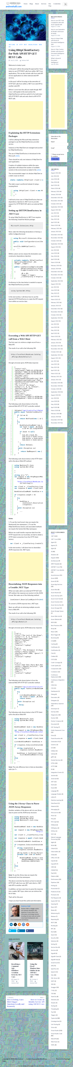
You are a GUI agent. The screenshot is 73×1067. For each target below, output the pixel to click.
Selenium (53, 941)
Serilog (53, 944)
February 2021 (55, 376)
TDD (52, 993)
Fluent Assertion (56, 738)
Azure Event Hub (56, 599)
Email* (53, 148)
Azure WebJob (55, 619)
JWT (52, 781)
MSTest (53, 831)
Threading (54, 1009)
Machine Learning (56, 800)
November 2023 (56, 274)
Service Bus (54, 947)
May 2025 (54, 219)
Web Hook (54, 1042)
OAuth (53, 848)
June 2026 (54, 179)
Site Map (49, 5)
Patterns (53, 876)
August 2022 (55, 321)
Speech (53, 972)
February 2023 (55, 302)
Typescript (54, 1018)
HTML (53, 763)
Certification (54, 650)
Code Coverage (55, 662)
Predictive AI (54, 891)
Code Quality (55, 665)
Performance (54, 879)
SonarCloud (54, 962)
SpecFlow (54, 969)
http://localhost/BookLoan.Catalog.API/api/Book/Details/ (42, 482)
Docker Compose (56, 721)
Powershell (54, 888)
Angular (53, 558)
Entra (52, 735)
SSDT (52, 981)
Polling (53, 885)
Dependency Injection (57, 703)
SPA (52, 965)
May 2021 (54, 367)
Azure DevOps (55, 595)
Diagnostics (54, 715)
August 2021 (55, 358)
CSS (52, 688)
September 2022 (56, 318)
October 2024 (55, 241)
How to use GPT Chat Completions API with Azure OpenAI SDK (57, 22)
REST (25, 44)
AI (51, 551)
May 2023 (54, 293)
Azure (52, 578)
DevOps (53, 712)
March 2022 (54, 336)
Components (54, 668)
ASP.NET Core (55, 567)
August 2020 (55, 395)
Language (54, 791)
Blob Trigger (54, 635)
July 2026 (54, 176)
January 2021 (55, 379)
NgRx (52, 842)
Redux (53, 910)
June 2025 (54, 216)
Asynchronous (55, 575)
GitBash (53, 751)
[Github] (23, 924)
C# (17, 44)
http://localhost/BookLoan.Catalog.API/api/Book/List (38, 732)
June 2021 (54, 364)
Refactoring (54, 913)
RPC (52, 928)
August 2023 (55, 284)
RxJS (52, 932)
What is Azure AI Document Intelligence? (56, 60)
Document (54, 724)
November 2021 (56, 349)
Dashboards (54, 691)
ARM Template (55, 564)
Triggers (53, 1015)
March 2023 (54, 299)
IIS (51, 769)
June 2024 (54, 253)
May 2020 (54, 404)
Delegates (54, 700)
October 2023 (55, 278)
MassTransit (54, 803)
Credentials (57, 4)
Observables (54, 851)
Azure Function (55, 602)
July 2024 (54, 250)
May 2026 (54, 182)
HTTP (21, 44)
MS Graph (54, 822)
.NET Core (12, 44)
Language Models (56, 794)
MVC (52, 834)
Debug (53, 694)
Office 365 (54, 857)
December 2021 (56, 346)
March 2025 (54, 225)
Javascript (54, 778)
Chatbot (53, 656)
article (17, 156)
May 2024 (54, 256)
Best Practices (55, 625)
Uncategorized (55, 1021)
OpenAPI (53, 864)
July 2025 (54, 213)
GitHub (53, 754)
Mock (52, 815)
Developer (54, 708)
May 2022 (54, 330)
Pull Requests (55, 898)
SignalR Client (55, 956)
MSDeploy (54, 828)
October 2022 (55, 315)
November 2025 (56, 200)
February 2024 (55, 265)
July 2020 (54, 398)
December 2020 (56, 382)
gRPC (52, 757)
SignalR (53, 953)
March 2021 (54, 373)
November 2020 (56, 386)
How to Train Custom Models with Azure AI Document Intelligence (57, 51)
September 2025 (56, 207)
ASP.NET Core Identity (57, 570)
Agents (53, 545)
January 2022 (55, 342)
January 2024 (55, 268)
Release (53, 916)
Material (53, 806)
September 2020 (56, 392)
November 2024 (56, 238)
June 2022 (54, 327)
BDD (52, 622)
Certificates (54, 647)
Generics (53, 744)
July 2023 (54, 287)
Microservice (55, 812)
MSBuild (53, 825)
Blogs (31, 4)
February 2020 (55, 413)
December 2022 (56, 308)
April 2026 (54, 185)
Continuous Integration (57, 680)
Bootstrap (54, 638)
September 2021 (56, 355)
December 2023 (56, 271)
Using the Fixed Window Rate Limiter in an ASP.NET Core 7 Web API (35, 970)
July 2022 (54, 324)
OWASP (53, 870)
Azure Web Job (55, 616)
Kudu (52, 788)
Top (52, 1012)
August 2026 (55, 173)
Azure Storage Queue (57, 611)
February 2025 (55, 228)
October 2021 (55, 352)
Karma (53, 784)
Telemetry (54, 999)
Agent (52, 542)
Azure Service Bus (56, 605)
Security (53, 938)
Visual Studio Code (56, 1033)
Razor (52, 907)
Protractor (54, 895)
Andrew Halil (25, 60)
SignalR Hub (54, 959)
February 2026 (55, 191)
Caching (53, 644)
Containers (54, 672)
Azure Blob (54, 589)
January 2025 (55, 231)
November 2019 (56, 423)
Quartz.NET (54, 901)
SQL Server (54, 978)
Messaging (54, 809)
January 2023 (55, 305)
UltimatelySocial (49, 1066)
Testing (53, 1006)
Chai (52, 653)
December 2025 (56, 197)
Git (52, 748)
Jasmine (53, 775)
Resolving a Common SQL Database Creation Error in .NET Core (16, 970)
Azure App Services (56, 584)
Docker (53, 718)
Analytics (53, 554)
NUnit (52, 845)
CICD (52, 659)
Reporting (54, 919)
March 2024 (54, 262)
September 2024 (56, 244)
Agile (52, 548)
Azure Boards (55, 592)
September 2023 (56, 281)
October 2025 (55, 204)
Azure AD (54, 581)
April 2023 (54, 296)
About (37, 4)
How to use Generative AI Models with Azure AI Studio (58, 31)
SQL (52, 975)
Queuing (53, 904)
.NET (52, 536)
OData (53, 854)
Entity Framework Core (58, 730)
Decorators (54, 697)
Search (53, 935)
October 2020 (55, 389)
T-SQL (53, 990)
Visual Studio (32, 44)
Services (43, 4)
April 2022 (54, 333)
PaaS (52, 873)
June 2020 (54, 401)
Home (25, 4)
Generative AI (55, 741)
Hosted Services (56, 760)
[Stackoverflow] (19, 924)
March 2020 (54, 410)
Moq (52, 818)
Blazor (53, 631)
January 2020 (55, 416)
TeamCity (53, 996)
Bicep (52, 628)
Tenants (53, 1003)
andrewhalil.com (14, 7)
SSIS (52, 984)
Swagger (53, 987)
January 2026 (55, 194)
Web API (53, 1039)
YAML (53, 1045)
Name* (53, 141)
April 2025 (54, 222)
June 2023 (54, 290)
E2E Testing (54, 727)
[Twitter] (15, 924)
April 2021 (54, 370)
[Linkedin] (11, 924)
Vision (53, 1027)
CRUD (53, 685)
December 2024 (56, 234)
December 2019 (56, 420)
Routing (53, 925)
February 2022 (55, 339)
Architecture (54, 561)
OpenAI (53, 861)
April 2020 (54, 407)
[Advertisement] (26, 115)
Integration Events (56, 772)
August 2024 (55, 247)
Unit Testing (54, 1024)
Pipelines (53, 882)
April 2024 (54, 259)
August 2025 (55, 210)
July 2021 (54, 361)
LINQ (52, 797)
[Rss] (27, 924)
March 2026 (54, 188)
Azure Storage (55, 608)
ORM (52, 867)
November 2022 (56, 312)
